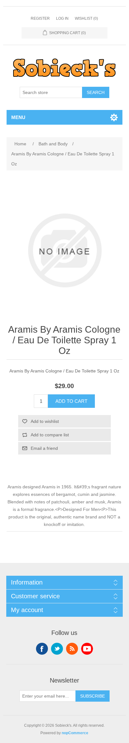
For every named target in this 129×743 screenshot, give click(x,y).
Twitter (57, 649)
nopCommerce (75, 733)
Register (40, 18)
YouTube (87, 649)
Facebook (42, 649)
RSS (72, 649)
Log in (62, 18)
